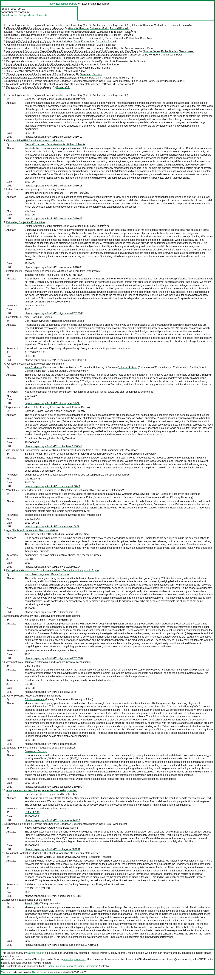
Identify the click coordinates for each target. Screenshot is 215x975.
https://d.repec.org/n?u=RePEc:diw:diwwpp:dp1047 (53, 566)
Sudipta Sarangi (102, 58)
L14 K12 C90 (32, 812)
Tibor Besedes (70, 58)
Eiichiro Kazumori (76, 71)
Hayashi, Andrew (123, 48)
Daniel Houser (9, 15)
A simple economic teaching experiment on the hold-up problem (41, 77)
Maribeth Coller (79, 31)
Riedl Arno (146, 38)
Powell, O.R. (63, 87)
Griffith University (86, 966)
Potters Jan (132, 38)
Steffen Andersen (59, 35)
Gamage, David (104, 48)
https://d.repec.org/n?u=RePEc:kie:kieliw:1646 (50, 692)
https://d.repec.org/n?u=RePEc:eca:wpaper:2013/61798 (56, 360)
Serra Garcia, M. (126, 84)
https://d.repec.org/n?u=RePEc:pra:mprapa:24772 (52, 820)
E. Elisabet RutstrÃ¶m (180, 25)
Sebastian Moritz (99, 28)
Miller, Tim (127, 77)
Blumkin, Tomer (151, 51)
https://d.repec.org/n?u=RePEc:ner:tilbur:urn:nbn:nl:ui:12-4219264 (61, 944)
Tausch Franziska (115, 38)
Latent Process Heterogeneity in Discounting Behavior (36, 31)
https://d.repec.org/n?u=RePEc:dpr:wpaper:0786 (51, 612)
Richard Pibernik (119, 28)
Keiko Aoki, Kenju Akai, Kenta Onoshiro (125, 61)
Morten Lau (160, 25)
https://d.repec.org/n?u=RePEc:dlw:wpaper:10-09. (52, 403)
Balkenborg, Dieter (91, 77)
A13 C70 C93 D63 (35, 352)
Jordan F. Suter (96, 45)
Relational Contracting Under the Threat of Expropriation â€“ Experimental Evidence (53, 84)
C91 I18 (29, 559)
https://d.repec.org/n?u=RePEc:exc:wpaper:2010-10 (53, 136)
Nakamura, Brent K (145, 48)
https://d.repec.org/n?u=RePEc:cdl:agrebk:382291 (52, 849)
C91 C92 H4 (32, 395)
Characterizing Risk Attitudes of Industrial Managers (35, 28)
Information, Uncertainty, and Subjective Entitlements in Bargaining (43, 64)
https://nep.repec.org (74, 959)
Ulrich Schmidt (103, 67)
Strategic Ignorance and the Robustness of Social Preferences (41, 74)
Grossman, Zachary (91, 74)
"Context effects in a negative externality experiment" (35, 45)
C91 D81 (30, 684)
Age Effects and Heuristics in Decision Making (32, 58)
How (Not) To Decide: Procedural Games (29, 41)
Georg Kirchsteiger (84, 41)
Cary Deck (85, 58)
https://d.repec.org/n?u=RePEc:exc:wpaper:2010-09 (53, 218)
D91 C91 (30, 210)
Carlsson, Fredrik (137, 54)
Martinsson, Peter (172, 54)
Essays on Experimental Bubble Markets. (29, 87)
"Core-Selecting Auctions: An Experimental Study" (34, 71)
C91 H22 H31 (32, 478)
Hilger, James (138, 81)
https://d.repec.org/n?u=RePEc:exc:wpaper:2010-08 (53, 267)
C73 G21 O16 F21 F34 (37, 888)
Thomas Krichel (39, 972)
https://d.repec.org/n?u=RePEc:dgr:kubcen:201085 (53, 896)
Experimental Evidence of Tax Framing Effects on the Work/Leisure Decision (48, 48)
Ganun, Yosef (186, 51)
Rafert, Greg (154, 81)
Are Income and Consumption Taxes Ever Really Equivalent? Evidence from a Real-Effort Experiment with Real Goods (72, 51)
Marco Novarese (152, 959)
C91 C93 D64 (32, 518)
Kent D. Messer (77, 45)
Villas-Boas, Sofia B (173, 81)
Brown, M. (109, 84)
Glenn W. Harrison (142, 25)
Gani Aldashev (64, 41)
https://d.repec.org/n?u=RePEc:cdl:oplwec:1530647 (53, 446)
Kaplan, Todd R (112, 77)
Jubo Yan (111, 45)
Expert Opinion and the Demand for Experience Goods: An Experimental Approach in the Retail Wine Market (66, 81)
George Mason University (33, 15)
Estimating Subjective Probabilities (25, 35)
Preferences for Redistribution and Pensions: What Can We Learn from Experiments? (53, 38)
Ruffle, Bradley (169, 51)
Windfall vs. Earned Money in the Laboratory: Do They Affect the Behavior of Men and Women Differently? (65, 54)
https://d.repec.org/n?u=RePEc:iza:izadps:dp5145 (52, 486)
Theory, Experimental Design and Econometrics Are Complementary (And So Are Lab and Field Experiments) (67, 25)
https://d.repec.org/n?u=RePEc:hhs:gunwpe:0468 (52, 526)
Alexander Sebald (106, 41)
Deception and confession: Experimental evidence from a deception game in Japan (52, 61)
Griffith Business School (60, 966)
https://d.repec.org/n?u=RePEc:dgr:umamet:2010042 (54, 658)
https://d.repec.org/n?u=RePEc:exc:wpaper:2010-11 (53, 185)
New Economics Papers (63, 3)
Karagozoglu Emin (95, 64)
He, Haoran (154, 54)
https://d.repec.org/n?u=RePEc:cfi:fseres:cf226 (50, 744)
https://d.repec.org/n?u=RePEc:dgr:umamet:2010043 (54, 313)
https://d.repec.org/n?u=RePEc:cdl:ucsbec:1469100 (53, 786)
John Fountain (78, 35)
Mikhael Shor (119, 58)
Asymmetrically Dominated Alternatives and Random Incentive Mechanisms (48, 67)
